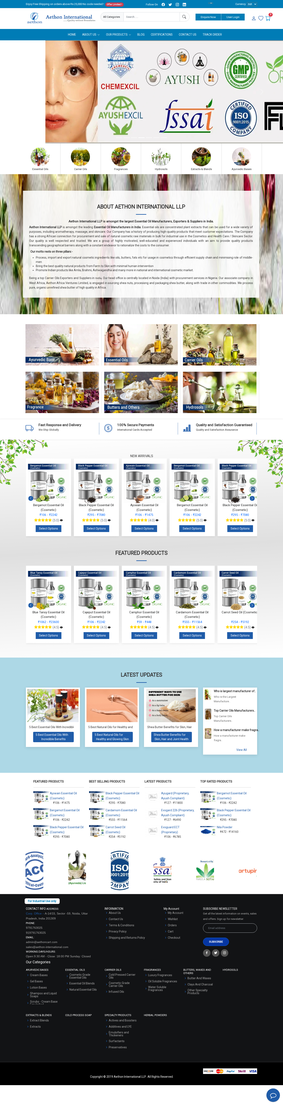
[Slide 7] (164, 137)
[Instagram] (224, 953)
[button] (252, 498)
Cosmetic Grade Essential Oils (79, 976)
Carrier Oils (220, 348)
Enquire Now (208, 17)
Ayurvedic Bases (62, 348)
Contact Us (187, 34)
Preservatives (118, 1047)
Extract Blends (39, 1020)
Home (72, 34)
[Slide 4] (141, 137)
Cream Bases (39, 975)
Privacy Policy (118, 931)
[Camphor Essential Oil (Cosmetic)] (109, 627)
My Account (175, 912)
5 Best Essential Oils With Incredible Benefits (58, 727)
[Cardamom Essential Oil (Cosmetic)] (157, 627)
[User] (253, 18)
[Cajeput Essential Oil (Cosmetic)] (61, 627)
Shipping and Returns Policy (127, 937)
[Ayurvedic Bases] (241, 156)
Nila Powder (224, 827)
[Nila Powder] (253, 627)
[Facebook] (206, 953)
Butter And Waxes (199, 978)
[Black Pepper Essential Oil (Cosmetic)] (109, 520)
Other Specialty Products (197, 992)
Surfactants (117, 1041)
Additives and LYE (120, 1026)
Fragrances (62, 396)
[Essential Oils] (40, 156)
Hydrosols (219, 396)
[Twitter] (215, 953)
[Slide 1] (119, 137)
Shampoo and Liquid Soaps (43, 995)
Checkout (174, 937)
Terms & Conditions (121, 925)
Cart (170, 931)
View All (241, 749)
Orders (172, 925)
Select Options (48, 528)
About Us (115, 912)
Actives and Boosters (123, 1020)
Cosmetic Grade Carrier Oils (119, 984)
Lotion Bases (38, 987)
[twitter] (170, 4)
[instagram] (177, 4)
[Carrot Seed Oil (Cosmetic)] (205, 627)
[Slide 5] (149, 137)
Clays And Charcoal (200, 984)
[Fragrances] (120, 156)
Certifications (162, 34)
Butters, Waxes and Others (141, 396)
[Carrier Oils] (80, 156)
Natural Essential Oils (83, 989)
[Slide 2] (126, 137)
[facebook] (163, 4)
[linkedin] (184, 4)
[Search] (185, 17)
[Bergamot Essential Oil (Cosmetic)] (61, 520)
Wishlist (173, 919)
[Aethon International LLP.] (61, 18)
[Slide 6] (156, 137)
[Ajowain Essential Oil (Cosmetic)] (157, 520)
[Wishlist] (260, 18)
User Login (232, 17)
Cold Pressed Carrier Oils (122, 976)
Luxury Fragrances (160, 975)
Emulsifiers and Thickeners (119, 1034)
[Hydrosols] (161, 156)
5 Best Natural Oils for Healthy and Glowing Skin (119, 727)
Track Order (212, 34)
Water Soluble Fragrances (157, 988)
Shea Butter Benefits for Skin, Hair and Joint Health (180, 727)
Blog (141, 34)
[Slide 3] (134, 137)
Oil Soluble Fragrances (162, 981)
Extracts (35, 1026)
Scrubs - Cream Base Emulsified (44, 1003)
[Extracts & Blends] (201, 156)
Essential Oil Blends (82, 983)
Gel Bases (36, 981)
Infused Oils (116, 991)
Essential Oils (141, 348)
